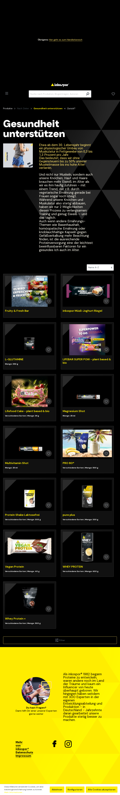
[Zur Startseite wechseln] (60, 85)
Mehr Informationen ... (14, 792)
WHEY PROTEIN (73, 566)
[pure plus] (87, 495)
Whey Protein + (15, 618)
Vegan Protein (14, 566)
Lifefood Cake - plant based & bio (27, 411)
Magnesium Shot (74, 411)
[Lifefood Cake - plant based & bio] (29, 391)
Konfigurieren (75, 789)
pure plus (69, 515)
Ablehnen (57, 789)
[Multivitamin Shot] (29, 443)
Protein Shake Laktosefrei (22, 515)
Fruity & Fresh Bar (17, 310)
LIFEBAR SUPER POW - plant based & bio (87, 361)
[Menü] (6, 93)
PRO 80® (68, 463)
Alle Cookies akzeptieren (101, 789)
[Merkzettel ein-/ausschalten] (48, 301)
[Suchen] (87, 94)
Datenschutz (24, 752)
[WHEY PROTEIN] (87, 547)
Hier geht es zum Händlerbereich (65, 39)
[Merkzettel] (113, 94)
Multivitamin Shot (16, 463)
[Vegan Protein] (29, 547)
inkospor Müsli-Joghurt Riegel (82, 310)
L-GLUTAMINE (14, 359)
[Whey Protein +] (29, 599)
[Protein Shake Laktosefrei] (29, 495)
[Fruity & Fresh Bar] (29, 291)
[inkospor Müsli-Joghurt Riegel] (87, 291)
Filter (62, 640)
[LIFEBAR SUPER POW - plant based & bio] (87, 339)
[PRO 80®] (87, 443)
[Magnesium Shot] (87, 391)
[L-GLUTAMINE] (29, 339)
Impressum (23, 756)
